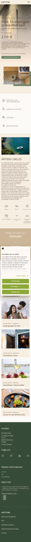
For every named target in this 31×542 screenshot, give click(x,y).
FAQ (2, 521)
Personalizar (14, 286)
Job (2, 474)
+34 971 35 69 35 (6, 444)
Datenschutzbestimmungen (10, 529)
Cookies (3, 533)
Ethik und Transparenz (8, 517)
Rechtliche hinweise (7, 525)
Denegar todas (15, 292)
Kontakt (3, 472)
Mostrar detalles (21, 276)
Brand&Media (5, 477)
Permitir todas (15, 281)
